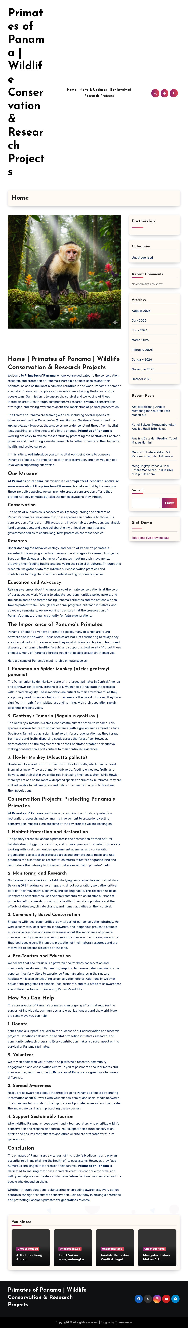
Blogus (105, 1322)
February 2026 (142, 350)
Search (138, 490)
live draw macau (157, 538)
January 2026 (142, 359)
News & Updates (93, 90)
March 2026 (140, 340)
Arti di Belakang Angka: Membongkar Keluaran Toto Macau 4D (151, 411)
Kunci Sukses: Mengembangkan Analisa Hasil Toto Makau (154, 426)
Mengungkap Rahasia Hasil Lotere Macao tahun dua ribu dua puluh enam (152, 470)
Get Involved (120, 90)
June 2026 (139, 330)
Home (72, 90)
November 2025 (143, 369)
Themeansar (123, 1322)
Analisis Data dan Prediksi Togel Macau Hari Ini (154, 440)
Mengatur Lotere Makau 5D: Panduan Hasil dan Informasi (152, 454)
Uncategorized (142, 257)
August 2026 (141, 311)
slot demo (138, 538)
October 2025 (141, 379)
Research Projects (99, 96)
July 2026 (139, 320)
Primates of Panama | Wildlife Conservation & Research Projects (26, 93)
